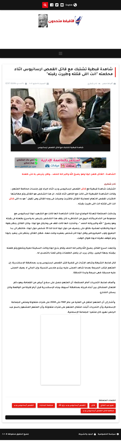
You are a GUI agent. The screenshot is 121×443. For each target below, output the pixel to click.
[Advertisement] (60, 38)
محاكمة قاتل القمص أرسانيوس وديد (98, 411)
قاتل (84, 189)
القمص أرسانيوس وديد (24, 405)
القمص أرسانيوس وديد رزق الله (72, 405)
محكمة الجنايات (46, 405)
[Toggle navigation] (60, 53)
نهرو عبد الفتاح (107, 405)
